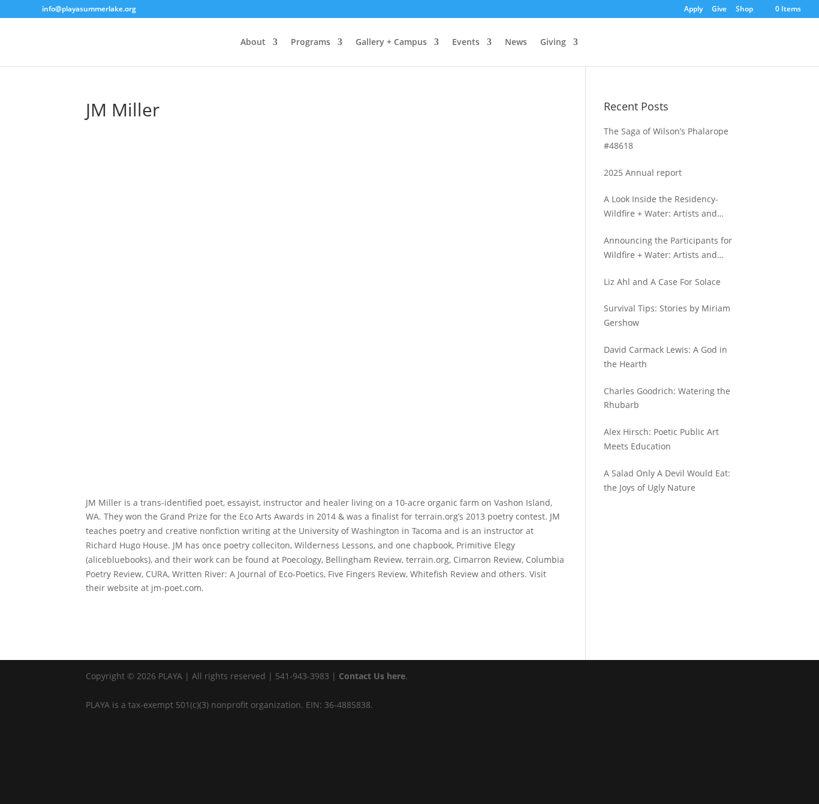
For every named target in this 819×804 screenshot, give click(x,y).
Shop (744, 9)
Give (719, 9)
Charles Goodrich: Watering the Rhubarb (667, 398)
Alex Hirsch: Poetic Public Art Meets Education (661, 439)
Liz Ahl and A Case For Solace (662, 281)
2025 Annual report (643, 172)
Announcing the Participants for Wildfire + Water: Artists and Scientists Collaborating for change (668, 248)
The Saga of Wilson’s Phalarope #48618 (666, 138)
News (516, 42)
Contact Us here (372, 676)
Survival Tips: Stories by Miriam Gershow (667, 315)
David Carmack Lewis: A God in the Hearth (665, 357)
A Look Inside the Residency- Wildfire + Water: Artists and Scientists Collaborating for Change (661, 207)
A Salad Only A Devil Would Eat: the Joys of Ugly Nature (667, 480)
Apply (693, 9)
